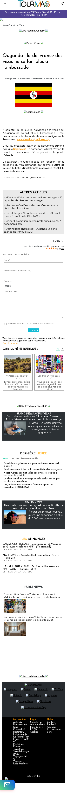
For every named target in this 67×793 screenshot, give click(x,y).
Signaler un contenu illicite (37, 723)
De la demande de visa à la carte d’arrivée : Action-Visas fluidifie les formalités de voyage (34, 418)
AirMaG (17, 722)
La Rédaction (23, 79)
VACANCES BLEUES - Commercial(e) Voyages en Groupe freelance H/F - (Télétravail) (32, 545)
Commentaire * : (11, 291)
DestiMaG (18, 732)
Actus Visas (18, 25)
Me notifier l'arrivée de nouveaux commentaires (31, 323)
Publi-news (33, 587)
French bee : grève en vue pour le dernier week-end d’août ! (31, 464)
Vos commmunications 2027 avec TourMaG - (33, 13)
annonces (33, 539)
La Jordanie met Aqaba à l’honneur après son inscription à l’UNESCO (28, 486)
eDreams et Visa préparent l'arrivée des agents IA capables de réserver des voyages (33, 199)
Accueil (6, 25)
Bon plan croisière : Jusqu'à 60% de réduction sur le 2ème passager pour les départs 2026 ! (33, 618)
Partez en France (18, 745)
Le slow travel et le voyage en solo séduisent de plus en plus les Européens (32, 480)
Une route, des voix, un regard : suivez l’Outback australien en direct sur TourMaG (33, 506)
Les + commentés (29, 458)
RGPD (33, 729)
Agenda (51, 727)
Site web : (8, 281)
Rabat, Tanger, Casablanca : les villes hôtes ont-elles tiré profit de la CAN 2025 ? (32, 215)
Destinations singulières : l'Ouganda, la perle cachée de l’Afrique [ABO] (30, 230)
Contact (51, 722)
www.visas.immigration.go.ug (33, 139)
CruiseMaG (19, 729)
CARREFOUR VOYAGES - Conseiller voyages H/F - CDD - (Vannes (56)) (31, 567)
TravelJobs (18, 749)
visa (62, 246)
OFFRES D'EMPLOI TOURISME (17, 549)
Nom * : (7, 260)
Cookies (34, 732)
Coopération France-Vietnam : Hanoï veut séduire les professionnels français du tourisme (32, 596)
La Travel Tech (21, 737)
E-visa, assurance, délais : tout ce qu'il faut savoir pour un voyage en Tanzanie (17, 385)
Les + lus (15, 458)
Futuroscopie (20, 734)
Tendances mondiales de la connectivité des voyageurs (33, 469)
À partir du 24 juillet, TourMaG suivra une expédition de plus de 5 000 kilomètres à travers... (45, 515)
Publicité (51, 724)
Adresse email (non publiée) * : (18, 270)
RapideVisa (19, 149)
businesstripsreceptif (39, 246)
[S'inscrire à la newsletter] (7, 785)
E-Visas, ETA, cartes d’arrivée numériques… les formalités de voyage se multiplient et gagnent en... (45, 427)
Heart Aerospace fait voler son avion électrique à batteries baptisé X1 (30, 474)
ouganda (55, 246)
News (5, 458)
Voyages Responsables (20, 762)
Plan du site (36, 727)
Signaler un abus (11, 343)
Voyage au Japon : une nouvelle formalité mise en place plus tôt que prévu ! (49, 385)
